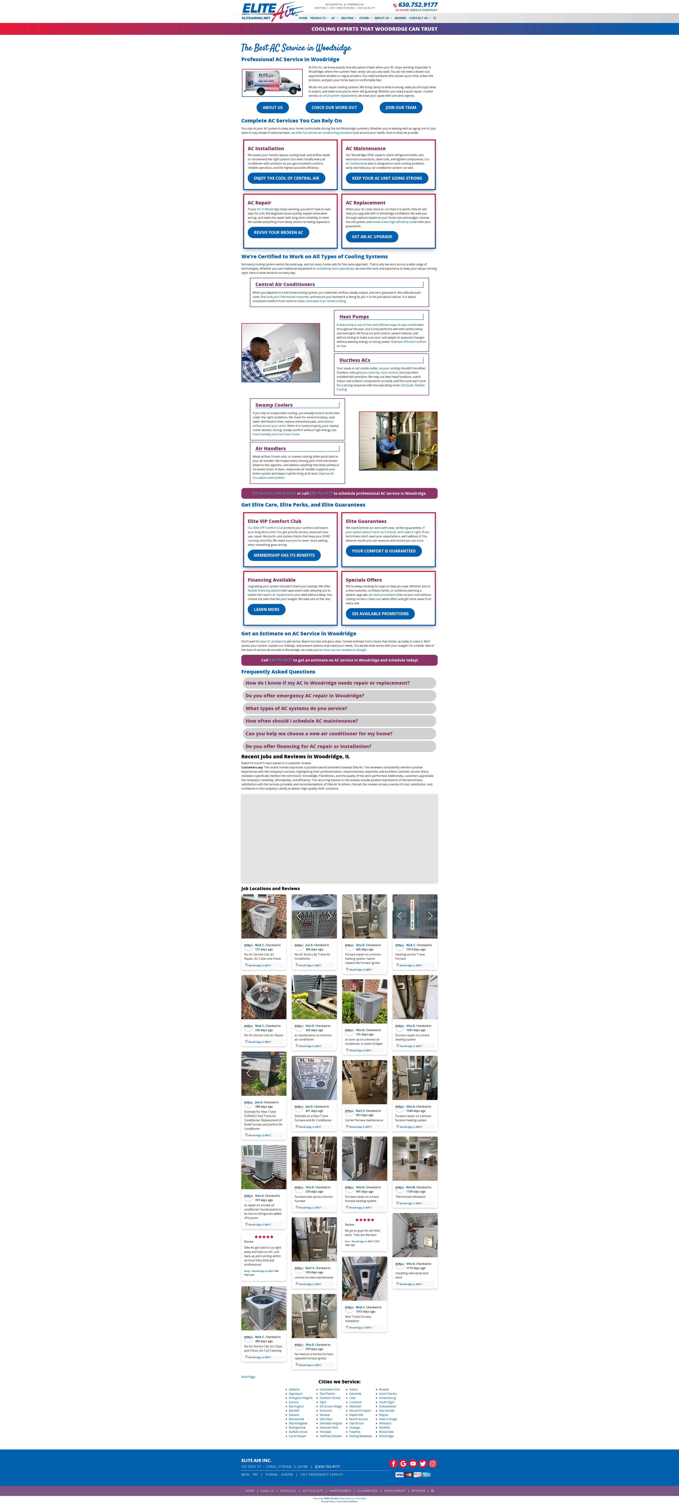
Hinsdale (325, 1432)
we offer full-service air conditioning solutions (321, 133)
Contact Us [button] (418, 18)
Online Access (331, 1498)
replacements (285, 595)
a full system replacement (340, 96)
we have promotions (382, 595)
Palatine (354, 1432)
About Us (273, 107)
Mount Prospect (360, 1411)
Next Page (248, 1377)
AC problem (275, 641)
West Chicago (388, 1419)
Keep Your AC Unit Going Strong (387, 178)
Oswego (354, 1428)
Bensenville (296, 1419)
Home (303, 18)
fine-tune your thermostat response (285, 297)
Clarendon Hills (330, 1389)
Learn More (266, 609)
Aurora (293, 1402)
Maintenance (340, 1491)
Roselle (384, 1389)
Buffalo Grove (298, 1432)
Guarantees (367, 1491)
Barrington (296, 1406)
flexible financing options (264, 590)
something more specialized (335, 268)
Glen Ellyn (326, 1419)
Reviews (400, 18)
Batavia (294, 1415)
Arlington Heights (301, 1398)
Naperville (356, 1415)
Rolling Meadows (360, 1436)
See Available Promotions (380, 613)
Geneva (325, 1415)
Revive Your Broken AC (278, 232)
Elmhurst (326, 1411)
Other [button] (364, 18)
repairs (267, 595)
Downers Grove (330, 1398)
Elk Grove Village (331, 1406)
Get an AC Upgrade (372, 236)
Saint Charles (388, 1394)
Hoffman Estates (331, 1436)
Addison (294, 1389)
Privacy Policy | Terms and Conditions (339, 1501)
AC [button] (333, 18)
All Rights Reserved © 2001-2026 (352, 1498)
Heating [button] (347, 18)
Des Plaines (327, 1394)
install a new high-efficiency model (394, 222)
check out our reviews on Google (344, 650)
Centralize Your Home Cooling (326, 301)
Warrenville (386, 1411)
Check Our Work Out (334, 107)
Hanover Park (329, 1428)
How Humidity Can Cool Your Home (276, 434)
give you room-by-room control (377, 372)
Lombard (355, 1402)
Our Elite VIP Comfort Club (265, 528)
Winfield (384, 1428)
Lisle (352, 1398)
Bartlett (294, 1411)
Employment (395, 1491)
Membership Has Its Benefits (284, 555)
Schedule (288, 1491)
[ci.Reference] (263, 916)
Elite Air (317, 67)
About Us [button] (382, 18)
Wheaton (385, 1423)
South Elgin (386, 1402)
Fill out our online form (274, 493)
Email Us (267, 1491)
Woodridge (386, 1436)
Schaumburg (387, 1398)
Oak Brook (356, 1423)
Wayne (383, 1415)
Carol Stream (297, 1436)
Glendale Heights (331, 1423)
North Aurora (358, 1419)
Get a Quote (313, 1491)
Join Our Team (401, 107)
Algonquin (296, 1394)
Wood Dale (386, 1432)
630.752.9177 (418, 4)
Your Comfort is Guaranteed (384, 551)
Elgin (323, 1402)
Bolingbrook (297, 1428)
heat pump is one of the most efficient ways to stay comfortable (381, 325)
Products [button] (318, 18)
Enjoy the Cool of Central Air (286, 178)
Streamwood (387, 1406)
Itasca (353, 1389)
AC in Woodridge (268, 209)
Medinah (355, 1406)
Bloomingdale (298, 1423)
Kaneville (355, 1394)
